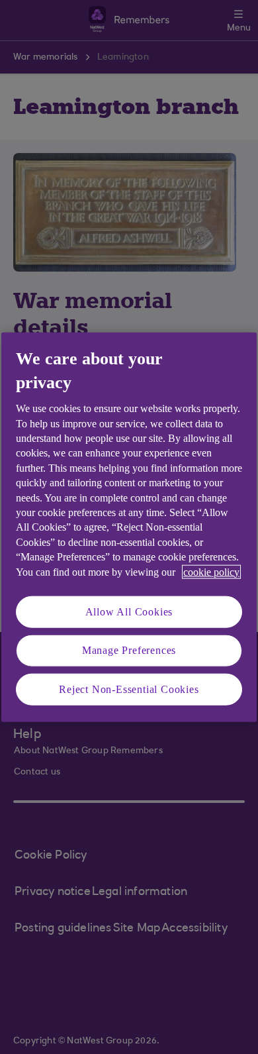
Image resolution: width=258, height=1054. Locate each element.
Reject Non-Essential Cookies (128, 688)
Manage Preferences (129, 650)
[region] (129, 527)
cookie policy (211, 571)
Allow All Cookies (129, 611)
